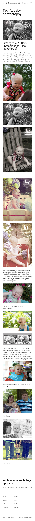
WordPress (29, 517)
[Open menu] (31, 3)
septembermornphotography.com (15, 3)
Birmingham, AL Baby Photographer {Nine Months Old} (15, 46)
